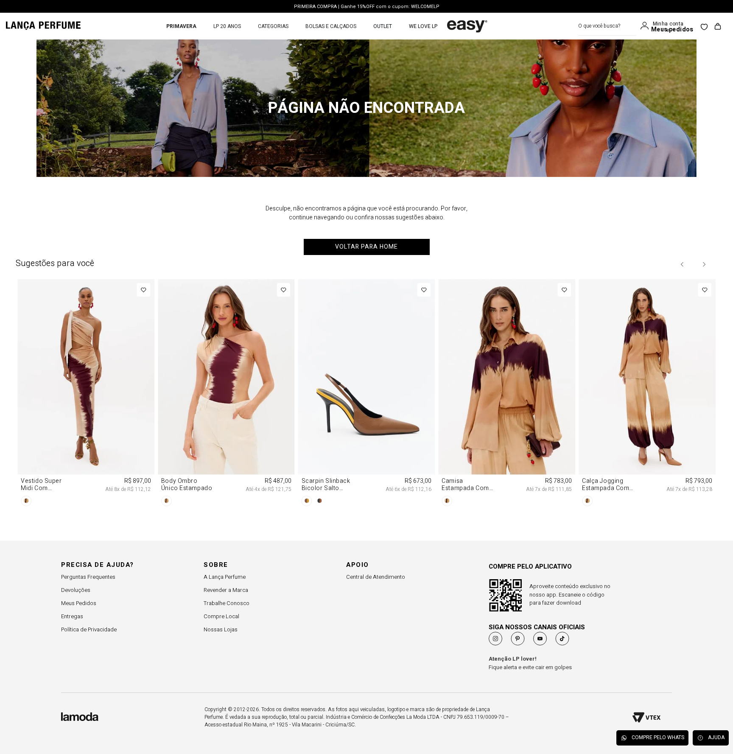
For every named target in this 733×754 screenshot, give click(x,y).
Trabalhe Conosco (226, 603)
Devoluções (75, 590)
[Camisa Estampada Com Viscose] (506, 394)
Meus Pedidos (78, 603)
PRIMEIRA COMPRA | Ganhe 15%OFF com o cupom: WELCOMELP (366, 6)
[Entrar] (646, 25)
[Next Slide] (704, 264)
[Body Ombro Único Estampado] (226, 394)
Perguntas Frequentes (88, 577)
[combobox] (607, 26)
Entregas (72, 616)
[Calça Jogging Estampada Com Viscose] (647, 394)
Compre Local (221, 616)
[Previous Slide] (682, 264)
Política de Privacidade (89, 629)
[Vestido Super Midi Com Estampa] (85, 394)
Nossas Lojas (221, 629)
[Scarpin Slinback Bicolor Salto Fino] (366, 394)
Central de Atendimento (375, 577)
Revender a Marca (226, 590)
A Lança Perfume (225, 577)
